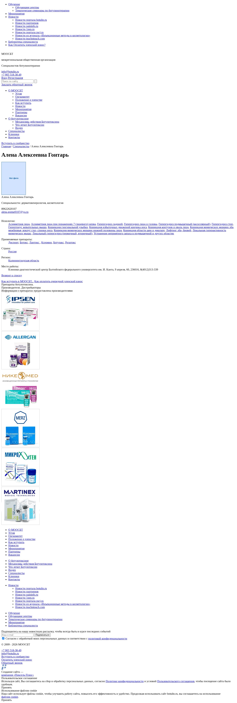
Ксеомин (46, 242)
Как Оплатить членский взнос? (26, 44)
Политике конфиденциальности (125, 681)
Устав (18, 93)
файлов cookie (9, 696)
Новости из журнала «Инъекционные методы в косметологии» (52, 35)
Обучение (14, 4)
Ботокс (24, 242)
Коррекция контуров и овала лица (168, 227)
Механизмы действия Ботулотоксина (37, 121)
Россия (12, 251)
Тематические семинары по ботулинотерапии (42, 10)
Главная (6, 146)
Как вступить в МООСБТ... (17, 281)
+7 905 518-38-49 (11, 74)
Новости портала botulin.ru (31, 19)
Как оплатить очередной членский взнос (58, 281)
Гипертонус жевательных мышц (27, 227)
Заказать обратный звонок (16, 84)
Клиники (13, 134)
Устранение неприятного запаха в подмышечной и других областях (134, 233)
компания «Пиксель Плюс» (17, 675)
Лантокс (34, 242)
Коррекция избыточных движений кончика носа (118, 227)
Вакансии (21, 115)
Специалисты (16, 131)
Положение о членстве (28, 99)
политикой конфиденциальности (107, 638)
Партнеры (21, 112)
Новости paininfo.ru (26, 26)
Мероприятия (16, 13)
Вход (4, 77)
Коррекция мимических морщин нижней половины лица (88, 230)
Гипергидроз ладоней (110, 224)
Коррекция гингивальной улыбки (68, 227)
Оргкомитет (22, 96)
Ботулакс (58, 242)
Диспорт (13, 242)
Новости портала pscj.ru (29, 32)
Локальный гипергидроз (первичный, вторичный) (62, 233)
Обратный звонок (12, 662)
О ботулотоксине (18, 118)
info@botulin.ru (10, 71)
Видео (19, 127)
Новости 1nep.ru (25, 29)
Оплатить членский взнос (16, 659)
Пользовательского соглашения (175, 681)
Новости (13, 16)
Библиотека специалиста (23, 41)
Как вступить (23, 102)
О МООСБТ (15, 90)
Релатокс (70, 242)
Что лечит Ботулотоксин (29, 124)
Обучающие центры (27, 7)
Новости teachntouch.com (30, 38)
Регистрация (15, 77)
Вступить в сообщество (15, 143)
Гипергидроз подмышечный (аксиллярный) (184, 224)
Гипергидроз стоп (222, 224)
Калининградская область (23, 260)
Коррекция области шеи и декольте (144, 230)
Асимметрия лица (19, 224)
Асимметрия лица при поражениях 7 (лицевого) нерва (63, 224)
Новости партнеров (27, 23)
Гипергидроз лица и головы (140, 224)
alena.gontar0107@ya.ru (14, 211)
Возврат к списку (11, 275)
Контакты (14, 137)
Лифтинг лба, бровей (178, 230)
